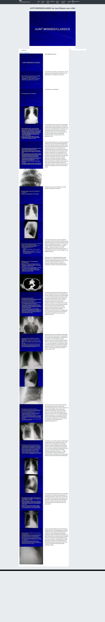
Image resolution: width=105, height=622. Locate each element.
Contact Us (69, 2)
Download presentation (24, 52)
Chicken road (43, 2)
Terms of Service (63, 2)
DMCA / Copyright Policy (50, 2)
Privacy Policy (57, 2)
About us (39, 2)
